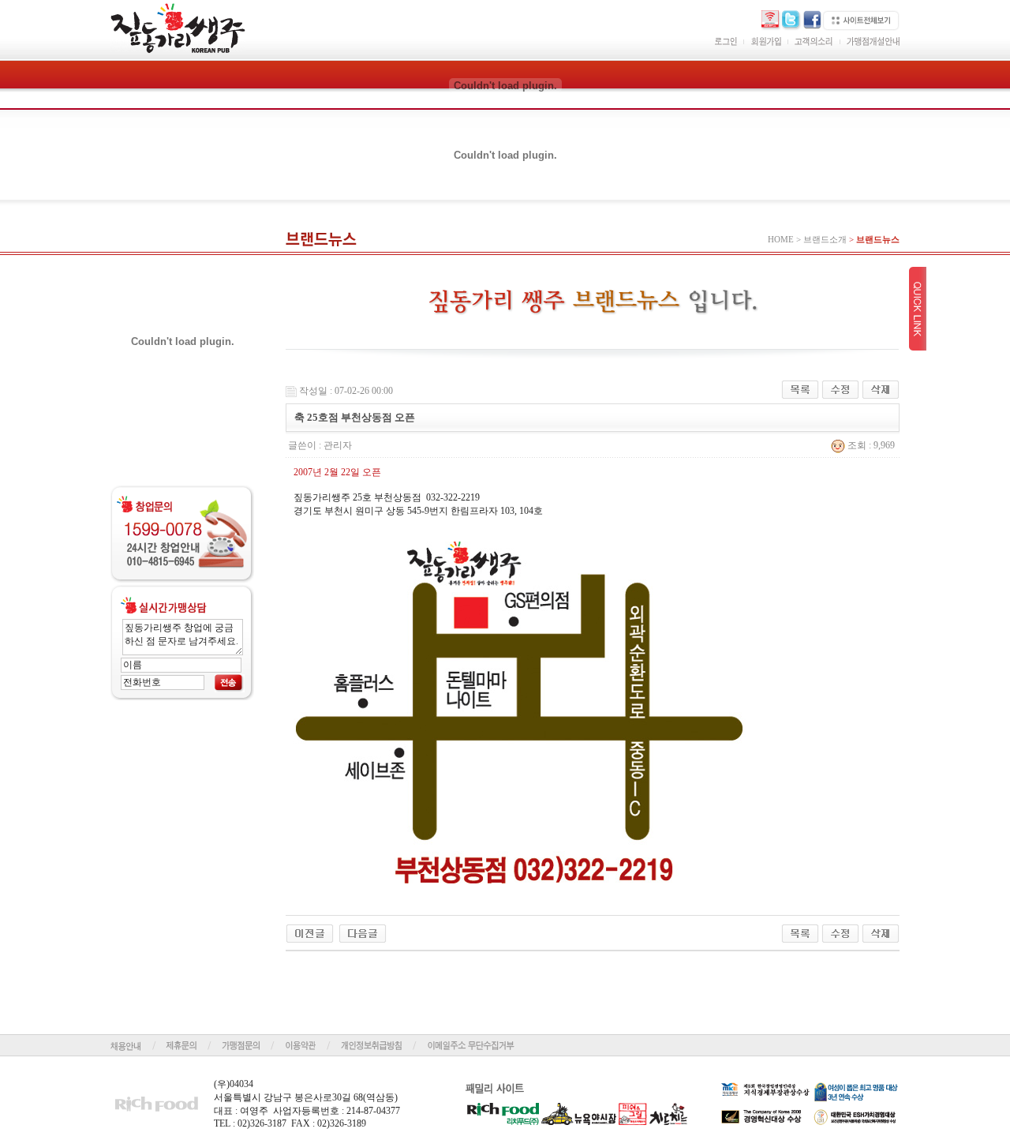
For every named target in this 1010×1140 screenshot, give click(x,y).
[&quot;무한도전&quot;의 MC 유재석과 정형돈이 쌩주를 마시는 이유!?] (310, 932)
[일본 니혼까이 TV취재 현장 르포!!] (363, 932)
